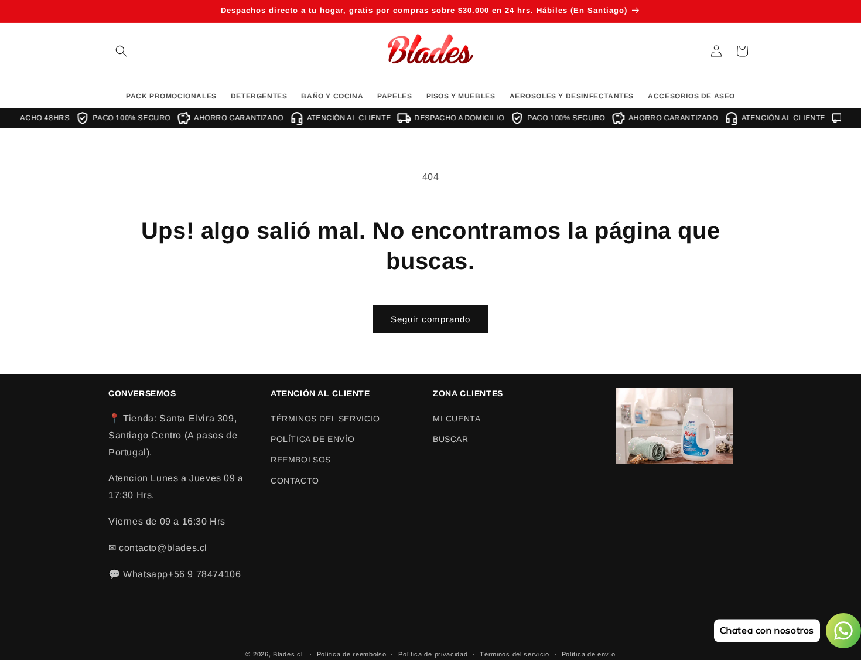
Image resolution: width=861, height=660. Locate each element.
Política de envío (589, 653)
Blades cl (287, 654)
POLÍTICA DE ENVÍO (312, 439)
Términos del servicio (514, 653)
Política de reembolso (352, 653)
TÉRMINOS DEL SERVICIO (325, 418)
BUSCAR (451, 439)
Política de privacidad (432, 653)
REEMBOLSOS (301, 460)
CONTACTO (295, 480)
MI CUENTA (456, 418)
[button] (121, 51)
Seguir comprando (430, 319)
